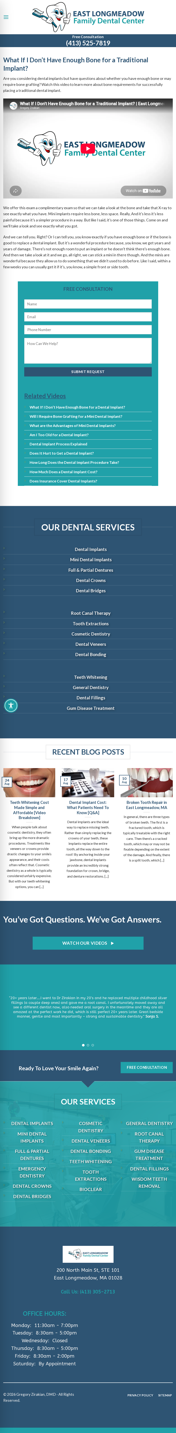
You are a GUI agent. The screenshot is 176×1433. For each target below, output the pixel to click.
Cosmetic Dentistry (90, 633)
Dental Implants (91, 549)
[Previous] (9, 1007)
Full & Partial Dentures (90, 570)
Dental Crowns (91, 580)
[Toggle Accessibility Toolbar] (11, 705)
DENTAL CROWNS (32, 1186)
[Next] (167, 1007)
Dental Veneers (90, 644)
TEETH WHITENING (90, 1161)
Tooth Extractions (91, 623)
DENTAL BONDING (90, 1151)
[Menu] (6, 17)
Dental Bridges (91, 590)
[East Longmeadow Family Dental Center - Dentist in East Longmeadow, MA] (88, 17)
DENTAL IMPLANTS (32, 1123)
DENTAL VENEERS (90, 1140)
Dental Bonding (90, 654)
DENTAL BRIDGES (32, 1196)
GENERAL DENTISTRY (149, 1123)
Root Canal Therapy (91, 613)
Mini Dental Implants (91, 559)
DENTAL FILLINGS (149, 1168)
